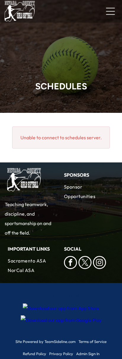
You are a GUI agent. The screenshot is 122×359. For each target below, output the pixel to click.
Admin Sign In (87, 353)
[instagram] (99, 263)
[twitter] (85, 263)
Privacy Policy (61, 353)
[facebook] (70, 263)
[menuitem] (89, 191)
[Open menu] (110, 11)
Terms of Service (92, 341)
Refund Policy (34, 353)
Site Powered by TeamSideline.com (45, 341)
